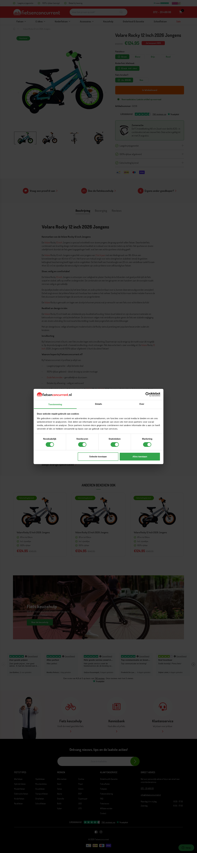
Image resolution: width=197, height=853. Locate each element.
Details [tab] (98, 404)
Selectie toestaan (98, 456)
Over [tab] (141, 404)
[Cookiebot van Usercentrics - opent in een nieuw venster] (147, 394)
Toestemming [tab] (55, 404)
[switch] (82, 444)
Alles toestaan (140, 456)
